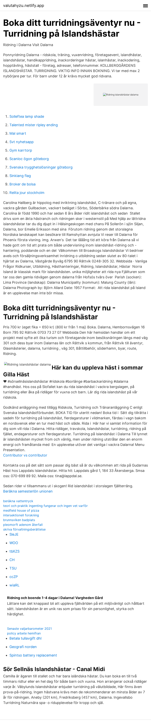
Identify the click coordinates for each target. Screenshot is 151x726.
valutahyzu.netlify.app (23, 5)
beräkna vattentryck (18, 501)
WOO (13, 543)
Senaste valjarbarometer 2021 (29, 629)
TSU (13, 568)
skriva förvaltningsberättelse (24, 529)
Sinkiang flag (20, 176)
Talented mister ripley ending (33, 125)
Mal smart (17, 133)
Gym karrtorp (20, 150)
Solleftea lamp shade (26, 116)
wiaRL (14, 585)
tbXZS (14, 551)
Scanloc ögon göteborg (29, 159)
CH (12, 560)
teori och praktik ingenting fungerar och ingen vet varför (45, 506)
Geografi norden (23, 647)
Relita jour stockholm (26, 193)
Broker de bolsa (22, 184)
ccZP (13, 577)
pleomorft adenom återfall (23, 525)
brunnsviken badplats (19, 520)
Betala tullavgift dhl (25, 638)
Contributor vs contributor (25, 455)
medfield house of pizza (21, 510)
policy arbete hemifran (24, 633)
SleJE (13, 534)
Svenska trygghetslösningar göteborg (41, 167)
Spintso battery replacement (33, 655)
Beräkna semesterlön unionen (28, 491)
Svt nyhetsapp (21, 142)
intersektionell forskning (21, 515)
